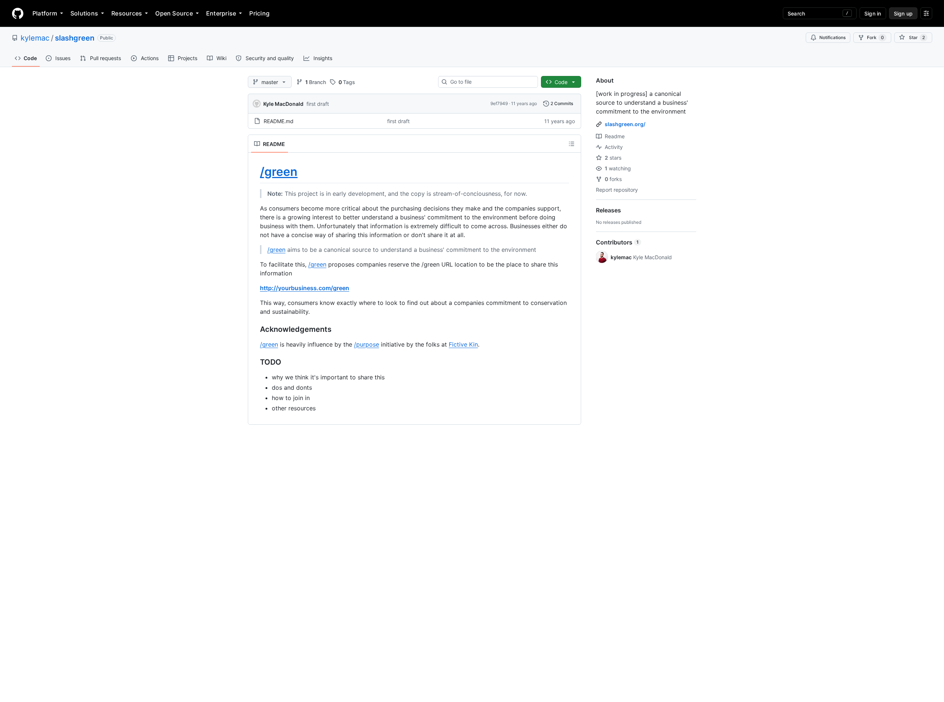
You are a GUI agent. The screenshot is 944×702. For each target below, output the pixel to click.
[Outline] (571, 144)
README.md (279, 121)
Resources (126, 13)
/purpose (366, 344)
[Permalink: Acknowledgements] (255, 329)
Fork (875, 37)
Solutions (84, 13)
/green (279, 171)
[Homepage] (18, 13)
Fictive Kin (463, 344)
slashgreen (74, 38)
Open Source (174, 13)
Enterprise (221, 13)
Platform (44, 13)
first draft (317, 104)
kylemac (35, 38)
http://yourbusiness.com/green (304, 288)
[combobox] (491, 81)
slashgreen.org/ (625, 124)
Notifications (832, 37)
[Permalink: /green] (255, 172)
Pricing (259, 13)
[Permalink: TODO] (255, 362)
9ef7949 (499, 103)
